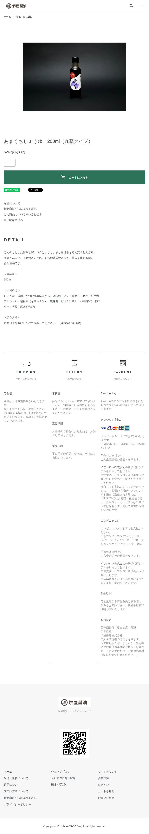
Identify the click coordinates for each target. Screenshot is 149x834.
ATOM (62, 784)
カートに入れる (78, 177)
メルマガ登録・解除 (63, 778)
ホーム (7, 16)
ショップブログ (60, 771)
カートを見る (106, 791)
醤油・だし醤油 (24, 16)
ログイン (103, 784)
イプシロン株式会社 (113, 467)
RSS (53, 784)
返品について (12, 203)
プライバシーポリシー (17, 804)
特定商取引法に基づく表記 (20, 208)
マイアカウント (107, 771)
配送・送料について (16, 778)
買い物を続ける (13, 220)
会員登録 (103, 778)
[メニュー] (143, 6)
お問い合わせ (106, 798)
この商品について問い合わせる (23, 214)
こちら (19, 409)
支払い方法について (16, 791)
